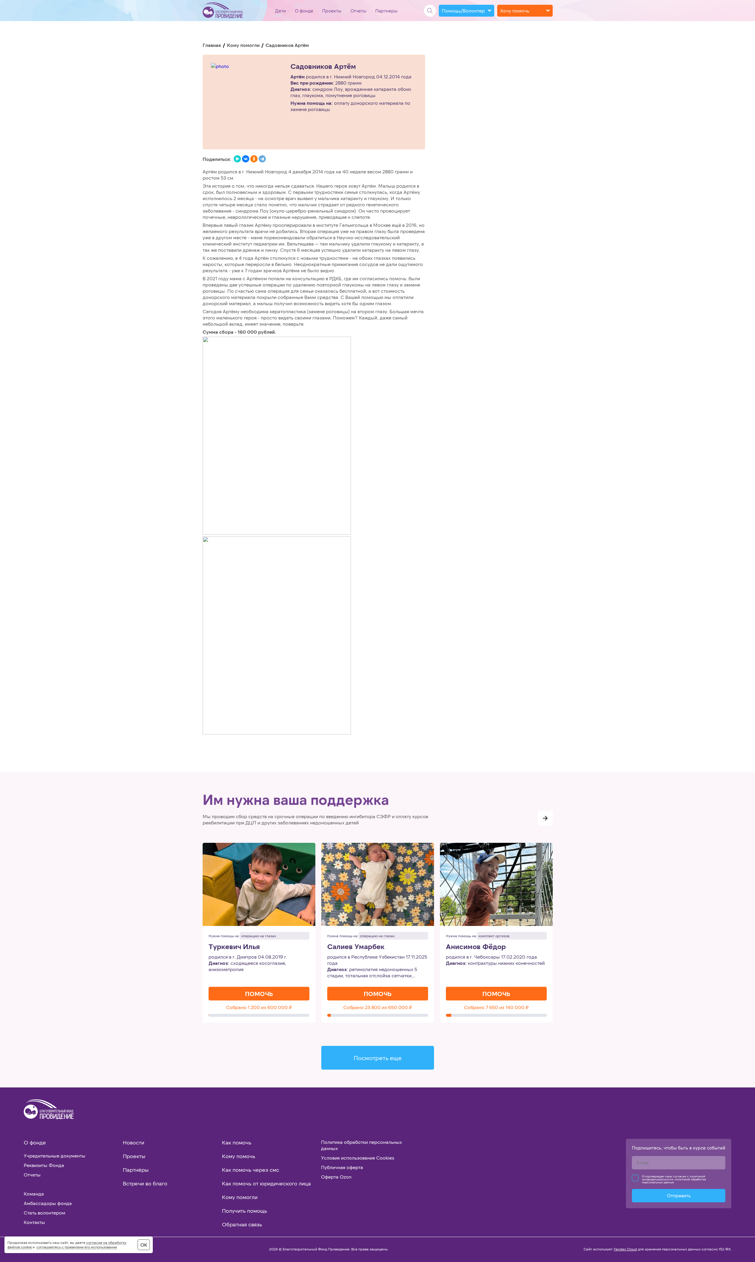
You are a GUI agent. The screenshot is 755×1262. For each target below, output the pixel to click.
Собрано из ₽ (259, 1007)
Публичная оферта (342, 1167)
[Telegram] (262, 158)
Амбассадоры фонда (48, 1203)
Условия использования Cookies (357, 1157)
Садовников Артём (323, 66)
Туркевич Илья (234, 946)
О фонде (304, 10)
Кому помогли (243, 45)
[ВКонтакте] (245, 158)
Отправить (679, 1195)
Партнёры (136, 1169)
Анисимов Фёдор (476, 946)
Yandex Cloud (625, 1249)
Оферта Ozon (336, 1176)
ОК (143, 1244)
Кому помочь (238, 1156)
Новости (133, 1142)
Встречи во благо (145, 1183)
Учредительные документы (54, 1155)
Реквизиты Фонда (44, 1165)
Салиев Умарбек (355, 946)
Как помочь (236, 1142)
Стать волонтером (44, 1212)
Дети (280, 10)
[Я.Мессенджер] (237, 158)
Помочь (259, 993)
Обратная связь (242, 1224)
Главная (212, 45)
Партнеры (386, 10)
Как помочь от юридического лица (266, 1183)
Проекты (331, 10)
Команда (34, 1193)
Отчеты (358, 10)
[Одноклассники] (254, 158)
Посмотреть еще (378, 1057)
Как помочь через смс (250, 1169)
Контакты (34, 1222)
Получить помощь (244, 1210)
